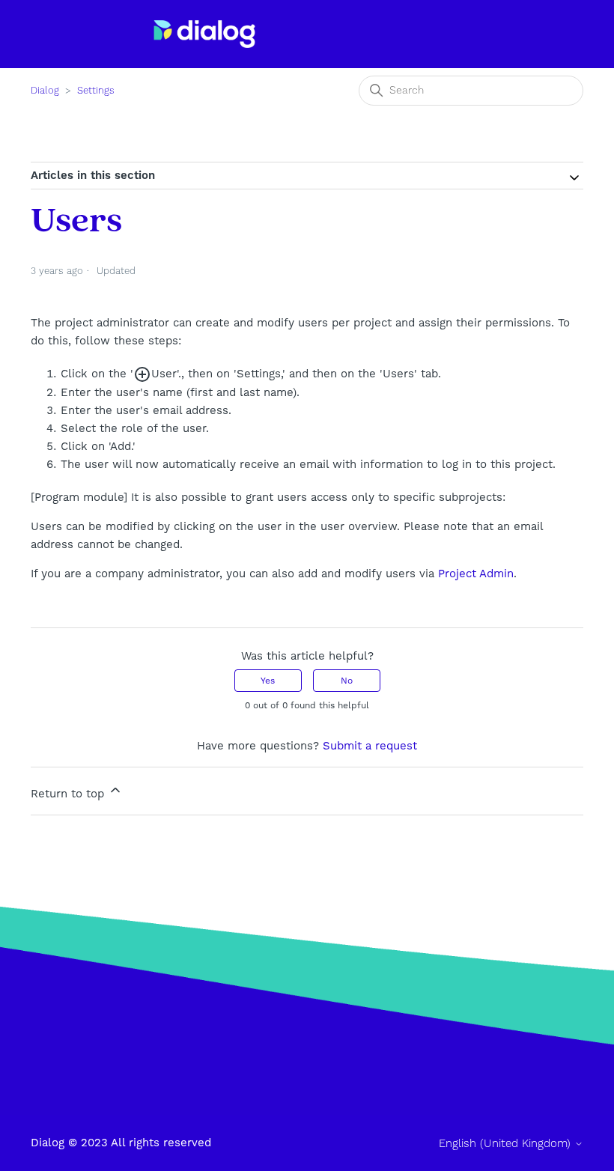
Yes (268, 680)
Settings (96, 91)
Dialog (45, 91)
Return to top (69, 793)
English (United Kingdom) (506, 1143)
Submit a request (370, 745)
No (347, 680)
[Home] (204, 34)
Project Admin (476, 573)
